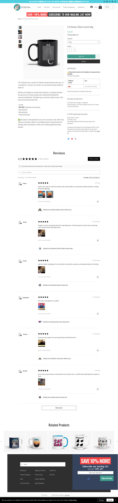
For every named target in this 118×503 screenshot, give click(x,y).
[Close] (116, 500)
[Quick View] (14, 441)
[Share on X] (75, 139)
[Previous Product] (1, 441)
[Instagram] (107, 2)
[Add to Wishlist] (98, 56)
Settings (101, 500)
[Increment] (74, 50)
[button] (100, 7)
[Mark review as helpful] (98, 201)
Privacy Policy (73, 500)
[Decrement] (69, 50)
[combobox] (83, 42)
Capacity (70, 38)
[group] (59, 442)
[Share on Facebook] (68, 139)
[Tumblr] (115, 2)
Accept (110, 500)
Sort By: (86, 178)
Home (19, 19)
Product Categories (25, 475)
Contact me (67, 495)
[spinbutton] (71, 50)
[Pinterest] (112, 2)
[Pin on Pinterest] (72, 139)
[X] (110, 2)
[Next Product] (117, 441)
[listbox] (109, 7)
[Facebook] (104, 2)
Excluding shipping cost (72, 35)
